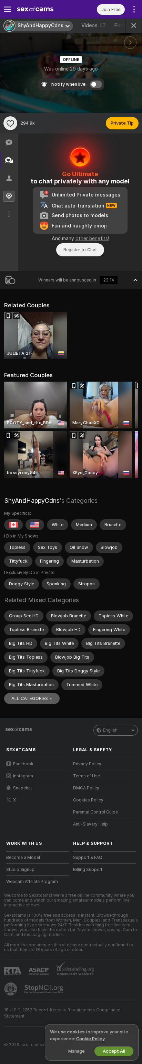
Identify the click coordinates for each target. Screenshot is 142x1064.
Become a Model (23, 857)
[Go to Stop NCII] (44, 989)
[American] (35, 524)
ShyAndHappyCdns (32, 500)
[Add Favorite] (10, 123)
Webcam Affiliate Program (32, 881)
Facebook (23, 764)
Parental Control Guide (95, 812)
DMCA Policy (86, 788)
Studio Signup (20, 869)
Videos (93, 25)
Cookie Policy (90, 1038)
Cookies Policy (88, 800)
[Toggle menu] (7, 9)
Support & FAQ (87, 857)
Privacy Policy (87, 764)
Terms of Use (86, 776)
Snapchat (22, 788)
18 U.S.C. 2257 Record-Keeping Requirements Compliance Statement (62, 1013)
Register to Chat (80, 249)
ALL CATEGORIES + (31, 698)
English (110, 730)
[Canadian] (13, 524)
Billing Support (87, 869)
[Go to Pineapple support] (11, 989)
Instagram (23, 776)
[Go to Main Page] (43, 9)
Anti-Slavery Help (90, 824)
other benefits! (92, 238)
